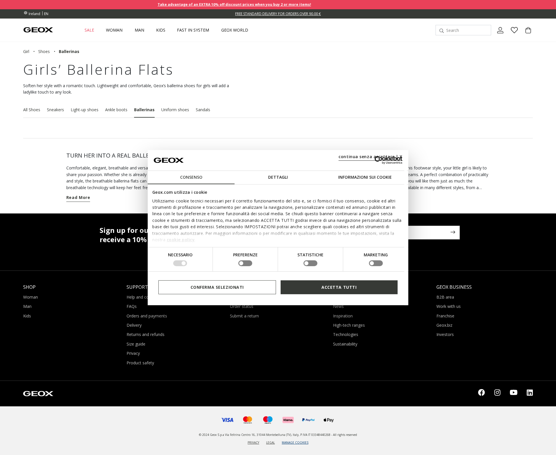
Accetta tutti (338, 287)
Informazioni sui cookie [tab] (365, 177)
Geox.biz (444, 325)
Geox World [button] (234, 30)
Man (27, 306)
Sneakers (55, 109)
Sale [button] (89, 30)
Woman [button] (114, 30)
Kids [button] (160, 30)
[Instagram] (497, 394)
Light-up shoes (84, 109)
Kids (27, 316)
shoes (44, 51)
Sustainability (345, 344)
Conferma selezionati (217, 287)
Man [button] (139, 30)
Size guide (136, 344)
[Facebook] (481, 394)
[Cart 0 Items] (526, 35)
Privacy (133, 353)
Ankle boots (116, 109)
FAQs (132, 306)
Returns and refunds (145, 334)
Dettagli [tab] (278, 177)
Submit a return (244, 316)
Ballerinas (144, 109)
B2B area (445, 297)
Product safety (140, 363)
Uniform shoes (175, 109)
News (338, 306)
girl (26, 51)
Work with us (448, 306)
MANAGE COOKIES (295, 443)
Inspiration (343, 316)
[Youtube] (513, 394)
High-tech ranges (349, 325)
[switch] (245, 263)
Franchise (445, 316)
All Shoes (31, 109)
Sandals (203, 109)
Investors (445, 334)
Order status (241, 306)
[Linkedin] (530, 394)
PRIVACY (253, 443)
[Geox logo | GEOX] (38, 393)
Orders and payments (147, 316)
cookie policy (181, 239)
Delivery (134, 325)
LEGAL (270, 443)
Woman (30, 297)
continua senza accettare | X (371, 156)
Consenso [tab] (191, 177)
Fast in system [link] (193, 30)
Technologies (345, 334)
